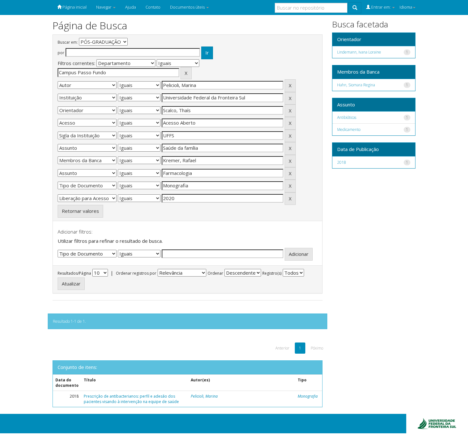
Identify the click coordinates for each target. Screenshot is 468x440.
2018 (341, 162)
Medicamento (348, 129)
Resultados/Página (74, 273)
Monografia (308, 396)
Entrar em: (381, 7)
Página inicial (74, 7)
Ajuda (130, 7)
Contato (152, 7)
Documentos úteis (188, 7)
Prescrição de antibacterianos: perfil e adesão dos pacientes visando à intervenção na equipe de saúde (131, 398)
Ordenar (215, 273)
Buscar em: (68, 42)
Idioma (406, 7)
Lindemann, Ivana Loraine (359, 52)
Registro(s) (271, 273)
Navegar (104, 7)
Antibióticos (346, 117)
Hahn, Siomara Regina (356, 85)
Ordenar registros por (136, 273)
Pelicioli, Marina (204, 396)
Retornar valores (80, 211)
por (61, 52)
